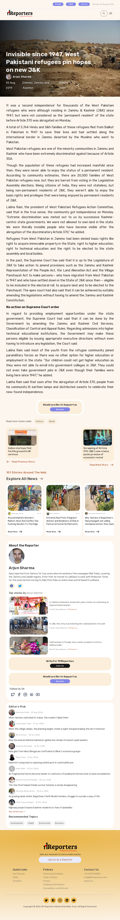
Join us (84, 4)
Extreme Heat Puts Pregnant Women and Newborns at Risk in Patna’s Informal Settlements (62, 521)
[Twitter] (20, 586)
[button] (39, 421)
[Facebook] (11, 586)
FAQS (71, 4)
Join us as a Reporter (60, 859)
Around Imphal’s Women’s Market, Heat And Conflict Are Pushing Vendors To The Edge (23, 521)
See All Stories (16, 812)
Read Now (13, 532)
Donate (58, 4)
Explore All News (22, 479)
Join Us (60, 666)
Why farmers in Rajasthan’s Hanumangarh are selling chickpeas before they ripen (99, 521)
